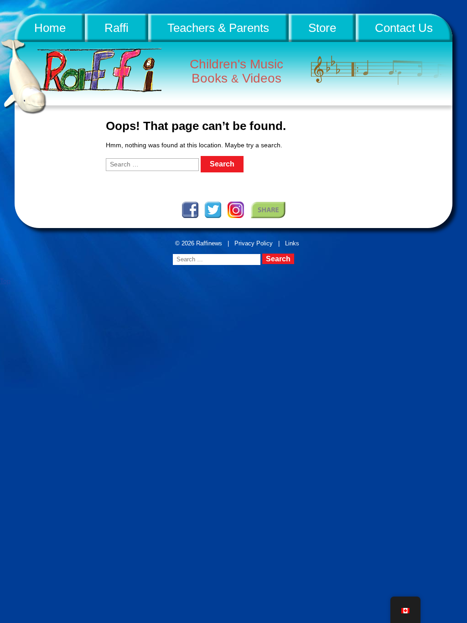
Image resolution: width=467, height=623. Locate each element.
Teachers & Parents (218, 28)
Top (5, 281)
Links (292, 243)
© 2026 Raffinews (198, 243)
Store (322, 28)
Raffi (116, 28)
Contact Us (404, 28)
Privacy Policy (253, 243)
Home (50, 28)
